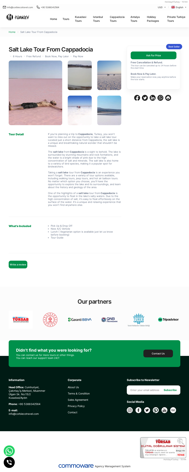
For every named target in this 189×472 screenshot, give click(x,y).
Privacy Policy (76, 406)
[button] (66, 19)
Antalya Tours (135, 18)
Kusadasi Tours (80, 18)
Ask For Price (153, 55)
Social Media (135, 402)
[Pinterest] (156, 410)
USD (160, 7)
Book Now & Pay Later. (143, 73)
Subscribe (170, 390)
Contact (72, 412)
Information (16, 380)
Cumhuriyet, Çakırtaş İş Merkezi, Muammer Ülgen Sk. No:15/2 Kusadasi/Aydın (27, 392)
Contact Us (158, 353)
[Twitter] (147, 410)
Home (53, 18)
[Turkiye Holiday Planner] (18, 17)
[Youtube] (164, 410)
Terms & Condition (79, 393)
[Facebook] (138, 410)
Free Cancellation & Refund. (147, 62)
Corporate (74, 380)
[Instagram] (130, 410)
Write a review (18, 264)
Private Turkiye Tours (176, 18)
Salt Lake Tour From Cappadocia (38, 31)
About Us (73, 387)
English (179, 7)
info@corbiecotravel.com (20, 7)
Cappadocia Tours (117, 18)
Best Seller (174, 46)
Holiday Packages (153, 18)
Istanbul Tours (98, 18)
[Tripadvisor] (173, 410)
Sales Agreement (78, 399)
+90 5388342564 (50, 7)
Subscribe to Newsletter (143, 380)
